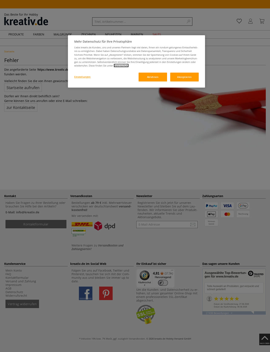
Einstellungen (82, 76)
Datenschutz (121, 65)
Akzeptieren (184, 77)
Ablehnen (153, 77)
